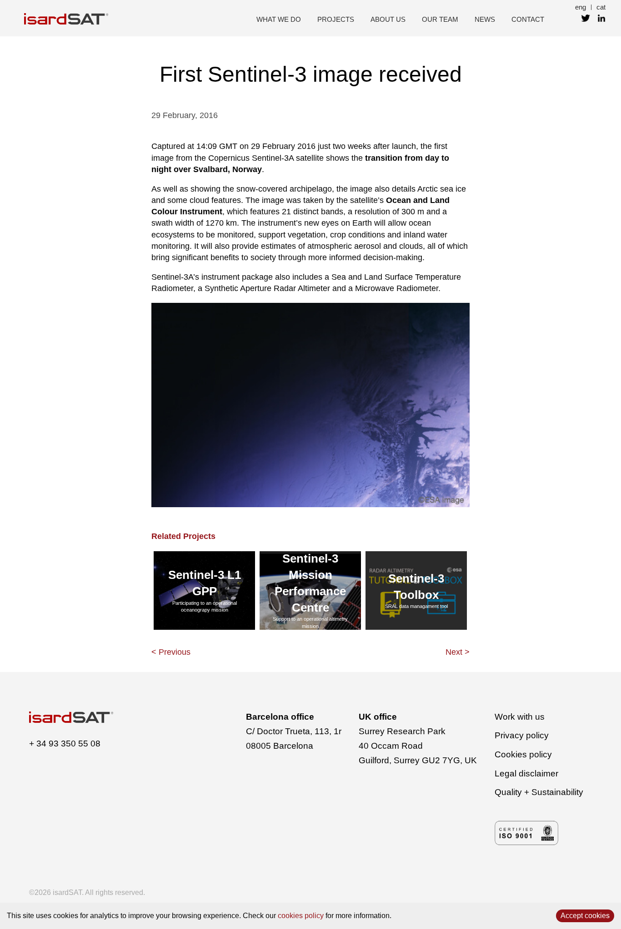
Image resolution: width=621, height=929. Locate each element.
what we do (278, 19)
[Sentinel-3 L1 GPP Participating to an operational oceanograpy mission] (204, 629)
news (485, 19)
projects (335, 19)
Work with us (520, 716)
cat (601, 7)
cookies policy (301, 915)
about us (388, 19)
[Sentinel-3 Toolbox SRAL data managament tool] (416, 629)
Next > (458, 652)
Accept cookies (585, 915)
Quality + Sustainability (539, 792)
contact (527, 19)
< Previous (170, 652)
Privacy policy (522, 735)
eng (580, 7)
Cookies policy (523, 754)
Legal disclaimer (526, 773)
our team (440, 19)
